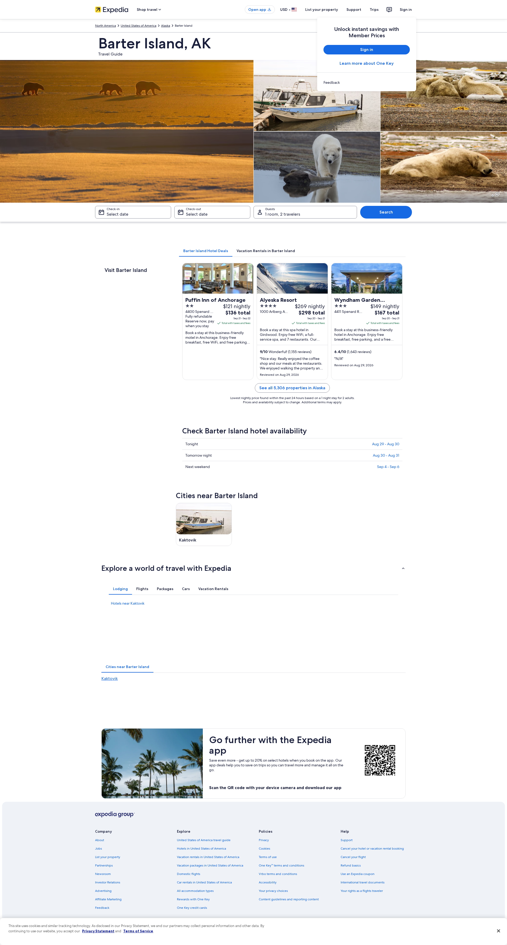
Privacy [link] (264, 840)
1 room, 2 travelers (282, 214)
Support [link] (347, 840)
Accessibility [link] (267, 882)
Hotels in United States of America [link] (201, 848)
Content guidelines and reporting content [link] (289, 899)
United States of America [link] (138, 26)
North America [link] (105, 26)
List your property (321, 9)
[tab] (205, 251)
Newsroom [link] (103, 874)
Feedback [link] (102, 908)
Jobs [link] (98, 848)
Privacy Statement (98, 931)
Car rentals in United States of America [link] (204, 882)
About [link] (99, 840)
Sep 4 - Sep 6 (388, 466)
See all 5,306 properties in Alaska (292, 387)
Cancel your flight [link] (353, 857)
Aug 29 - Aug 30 (385, 444)
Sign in (406, 9)
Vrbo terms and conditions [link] (278, 874)
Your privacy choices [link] (273, 891)
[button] (253, 568)
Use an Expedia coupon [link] (357, 874)
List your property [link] (107, 857)
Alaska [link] (165, 26)
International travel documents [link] (362, 882)
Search (386, 212)
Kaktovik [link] (109, 678)
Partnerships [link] (104, 865)
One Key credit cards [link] (192, 908)
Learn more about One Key (367, 63)
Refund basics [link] (351, 865)
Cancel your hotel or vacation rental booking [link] (372, 848)
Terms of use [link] (268, 857)
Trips (374, 9)
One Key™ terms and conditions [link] (281, 865)
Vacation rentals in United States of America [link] (208, 857)
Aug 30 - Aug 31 (386, 455)
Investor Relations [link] (107, 882)
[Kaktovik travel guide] (204, 524)
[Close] (498, 931)
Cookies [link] (264, 848)
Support (353, 9)
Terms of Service (138, 931)
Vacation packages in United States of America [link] (210, 865)
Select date (117, 214)
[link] (366, 82)
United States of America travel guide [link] (204, 840)
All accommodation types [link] (195, 891)
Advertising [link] (103, 891)
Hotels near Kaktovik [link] (127, 603)
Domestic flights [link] (188, 874)
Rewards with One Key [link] (193, 899)
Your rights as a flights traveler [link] (362, 891)
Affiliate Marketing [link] (108, 899)
